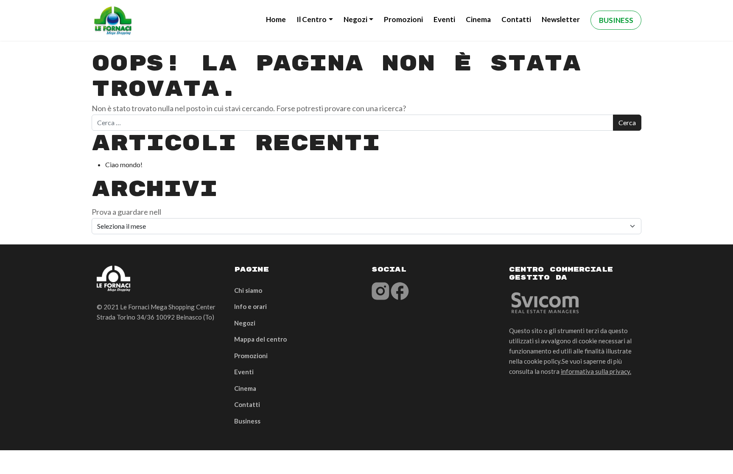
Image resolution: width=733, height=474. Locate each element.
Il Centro (312, 19)
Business (616, 20)
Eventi (444, 19)
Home (276, 19)
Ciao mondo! (124, 164)
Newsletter (561, 19)
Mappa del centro (260, 339)
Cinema (478, 19)
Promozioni (403, 19)
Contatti (516, 19)
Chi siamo (248, 290)
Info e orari (250, 306)
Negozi (355, 19)
